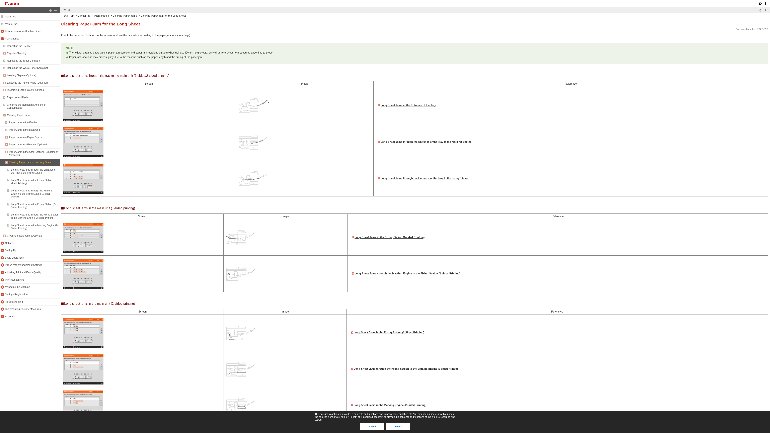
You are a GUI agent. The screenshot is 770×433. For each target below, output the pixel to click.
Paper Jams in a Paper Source (25, 137)
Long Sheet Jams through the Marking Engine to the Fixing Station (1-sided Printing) (32, 193)
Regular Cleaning (16, 53)
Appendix (10, 316)
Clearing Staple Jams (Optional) (24, 235)
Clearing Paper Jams (18, 115)
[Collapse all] (56, 10)
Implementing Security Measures (23, 309)
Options (9, 243)
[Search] (69, 10)
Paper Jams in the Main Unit (24, 129)
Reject (398, 426)
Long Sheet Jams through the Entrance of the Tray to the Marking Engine (426, 141)
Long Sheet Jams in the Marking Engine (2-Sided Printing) (390, 405)
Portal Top (10, 16)
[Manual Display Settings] (760, 3)
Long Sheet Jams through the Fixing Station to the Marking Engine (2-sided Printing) (35, 216)
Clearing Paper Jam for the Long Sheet (30, 162)
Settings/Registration (16, 294)
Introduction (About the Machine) (23, 31)
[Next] (765, 10)
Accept (372, 426)
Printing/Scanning (14, 279)
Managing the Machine (17, 287)
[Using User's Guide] (765, 3)
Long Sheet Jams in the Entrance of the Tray (408, 105)
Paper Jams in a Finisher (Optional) (28, 144)
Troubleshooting (14, 301)
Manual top (11, 24)
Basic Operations (14, 257)
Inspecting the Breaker (19, 46)
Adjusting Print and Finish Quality (23, 272)
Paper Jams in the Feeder (23, 122)
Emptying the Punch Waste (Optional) (27, 82)
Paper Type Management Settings (23, 265)
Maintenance (12, 38)
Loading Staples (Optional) (21, 75)
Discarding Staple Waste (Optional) (26, 90)
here (330, 417)
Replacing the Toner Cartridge (23, 60)
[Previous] (760, 10)
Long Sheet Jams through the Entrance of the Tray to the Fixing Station (33, 171)
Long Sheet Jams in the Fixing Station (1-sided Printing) (390, 237)
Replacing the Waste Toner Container (27, 68)
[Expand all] (51, 10)
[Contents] (64, 10)
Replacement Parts (17, 97)
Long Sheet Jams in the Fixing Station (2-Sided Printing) (389, 332)
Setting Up (10, 250)
